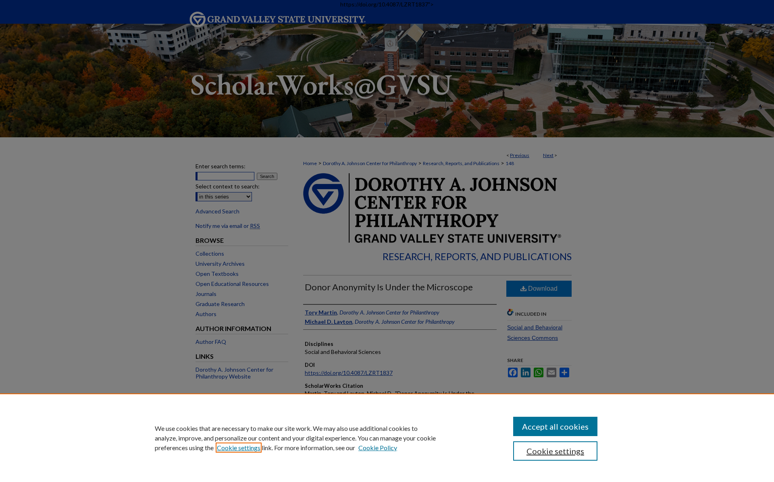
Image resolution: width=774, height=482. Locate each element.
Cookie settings (238, 447)
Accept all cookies (555, 426)
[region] (387, 437)
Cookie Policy (377, 447)
